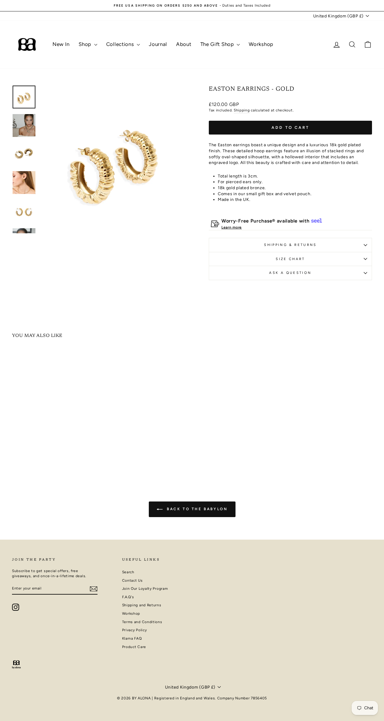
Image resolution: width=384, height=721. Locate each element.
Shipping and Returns (141, 605)
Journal (158, 44)
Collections (120, 44)
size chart (290, 259)
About (183, 44)
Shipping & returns (290, 245)
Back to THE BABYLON (196, 509)
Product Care (134, 647)
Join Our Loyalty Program (145, 588)
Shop (86, 44)
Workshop (261, 44)
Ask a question (290, 273)
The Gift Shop (218, 44)
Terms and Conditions (142, 622)
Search (128, 572)
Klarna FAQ (132, 638)
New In (61, 44)
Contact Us (132, 580)
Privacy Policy (134, 630)
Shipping (242, 110)
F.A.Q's (128, 597)
